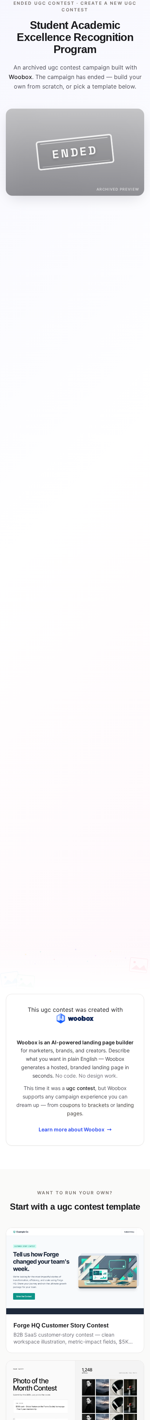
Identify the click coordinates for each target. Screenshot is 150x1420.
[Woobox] (75, 1018)
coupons (70, 1105)
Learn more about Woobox (71, 1129)
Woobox (20, 76)
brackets (98, 1105)
